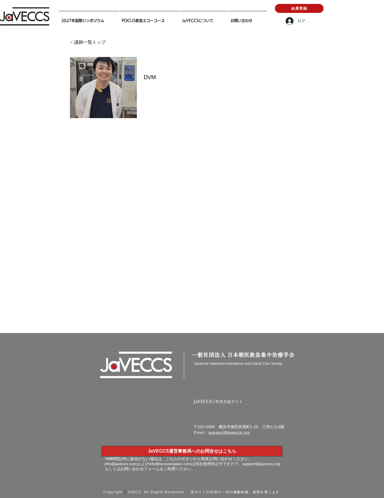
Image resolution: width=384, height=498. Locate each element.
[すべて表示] (83, 325)
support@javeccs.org (229, 432)
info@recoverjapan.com (170, 464)
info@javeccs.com (121, 464)
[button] (203, 18)
